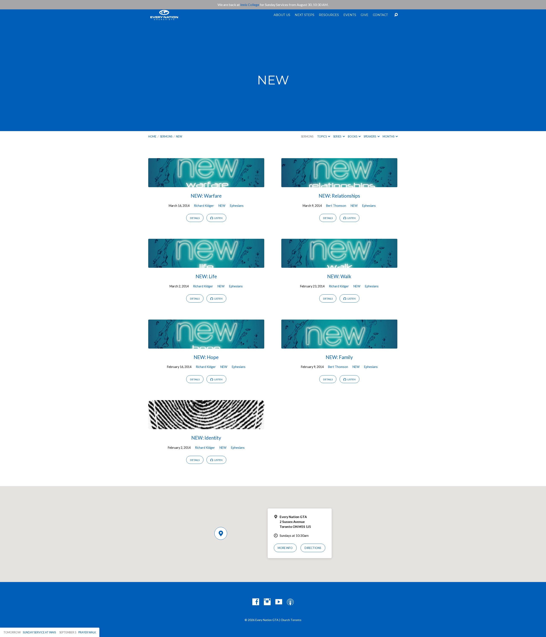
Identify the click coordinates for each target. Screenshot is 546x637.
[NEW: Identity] (206, 426)
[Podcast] (290, 601)
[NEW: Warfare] (206, 184)
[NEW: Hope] (206, 345)
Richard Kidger (204, 205)
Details (195, 218)
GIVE (364, 14)
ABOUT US (282, 14)
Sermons (166, 136)
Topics (322, 136)
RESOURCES (329, 14)
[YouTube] (278, 601)
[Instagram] (267, 601)
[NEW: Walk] (339, 265)
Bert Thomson (336, 205)
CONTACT (380, 14)
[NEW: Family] (339, 345)
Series (337, 136)
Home (152, 136)
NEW (179, 136)
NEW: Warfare (206, 196)
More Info (285, 548)
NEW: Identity (206, 438)
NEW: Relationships (339, 196)
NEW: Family (339, 357)
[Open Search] (396, 15)
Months (389, 136)
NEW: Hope (206, 357)
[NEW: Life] (206, 265)
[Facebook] (255, 601)
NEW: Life (206, 276)
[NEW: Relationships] (339, 184)
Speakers (370, 136)
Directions (313, 548)
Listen (218, 218)
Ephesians (237, 205)
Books (353, 136)
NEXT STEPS (304, 14)
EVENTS (349, 14)
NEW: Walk (339, 276)
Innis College (249, 5)
